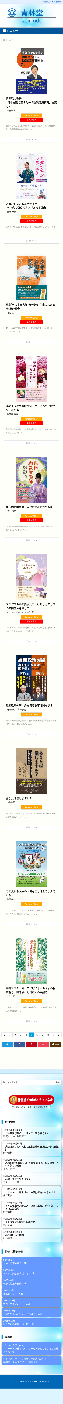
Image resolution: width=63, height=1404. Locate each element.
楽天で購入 (32, 120)
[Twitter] (7, 1044)
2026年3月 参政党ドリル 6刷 (13, 1292)
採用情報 (57, 2)
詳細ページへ (31, 139)
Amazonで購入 (31, 115)
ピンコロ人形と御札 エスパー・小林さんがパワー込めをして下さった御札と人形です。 (30, 1348)
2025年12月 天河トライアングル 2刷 (16, 1302)
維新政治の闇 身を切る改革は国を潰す (29, 705)
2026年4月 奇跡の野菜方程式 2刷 (15, 1282)
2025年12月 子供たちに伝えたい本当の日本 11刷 (22, 1312)
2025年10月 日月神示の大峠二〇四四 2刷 (18, 1322)
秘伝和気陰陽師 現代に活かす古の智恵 (29, 506)
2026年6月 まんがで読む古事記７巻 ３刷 (19, 1272)
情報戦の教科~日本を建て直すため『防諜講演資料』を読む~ (31, 102)
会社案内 (47, 2)
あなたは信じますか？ (19, 798)
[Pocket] (43, 1044)
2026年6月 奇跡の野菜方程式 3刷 (15, 1262)
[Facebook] (19, 1044)
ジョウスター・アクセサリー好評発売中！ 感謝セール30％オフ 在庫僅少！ (25, 1360)
